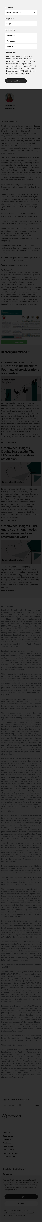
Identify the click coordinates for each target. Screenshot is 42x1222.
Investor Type (11, 30)
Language (9, 18)
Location (9, 7)
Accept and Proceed (15, 81)
